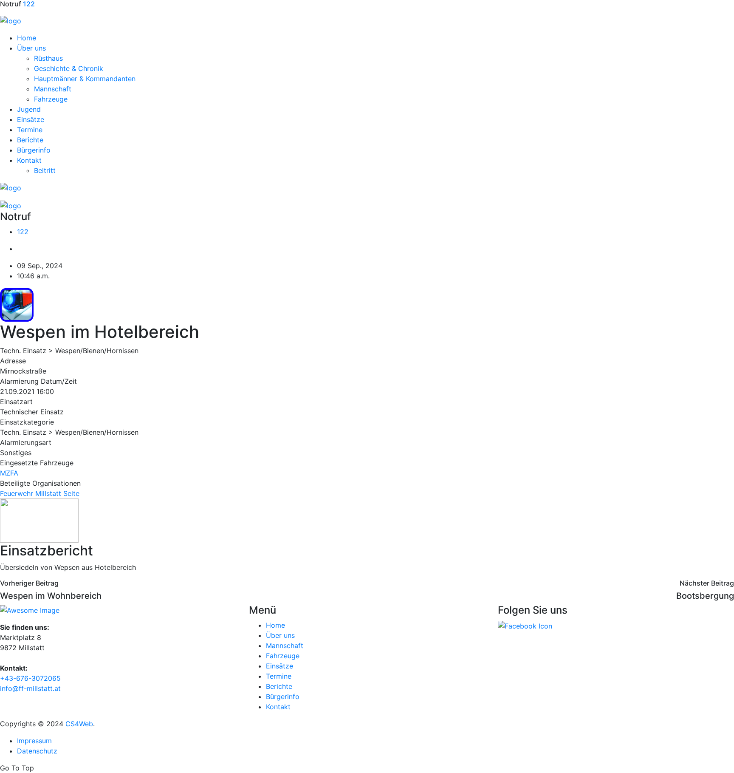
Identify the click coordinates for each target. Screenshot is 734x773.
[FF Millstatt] (10, 20)
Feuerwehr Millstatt (30, 493)
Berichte (30, 140)
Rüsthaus (48, 58)
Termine (29, 129)
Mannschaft (52, 89)
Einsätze (30, 119)
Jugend (29, 109)
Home (26, 38)
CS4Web (79, 723)
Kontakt (29, 160)
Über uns (31, 48)
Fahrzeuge (51, 99)
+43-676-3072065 (30, 678)
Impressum (34, 740)
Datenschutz (37, 751)
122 (22, 231)
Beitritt (45, 170)
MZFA (9, 473)
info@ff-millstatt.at (30, 688)
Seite (71, 493)
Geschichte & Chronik (68, 68)
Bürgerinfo (34, 150)
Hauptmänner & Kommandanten (85, 78)
